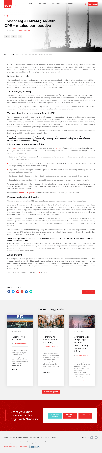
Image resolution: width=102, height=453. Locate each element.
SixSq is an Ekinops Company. (16, 447)
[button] (92, 4)
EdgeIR (37, 272)
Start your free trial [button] (55, 415)
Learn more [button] (88, 292)
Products (29, 4)
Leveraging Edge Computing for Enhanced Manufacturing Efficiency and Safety (81, 344)
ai (20, 36)
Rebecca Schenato (20, 344)
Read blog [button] (15, 369)
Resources (56, 4)
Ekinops (58, 148)
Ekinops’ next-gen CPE (26, 193)
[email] (30, 292)
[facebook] (9, 292)
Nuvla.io (14, 148)
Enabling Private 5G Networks (19, 338)
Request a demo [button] (70, 415)
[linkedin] (26, 292)
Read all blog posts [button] (51, 392)
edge (7, 36)
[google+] (22, 292)
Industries (42, 4)
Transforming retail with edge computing (50, 340)
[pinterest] (18, 292)
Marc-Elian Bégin (25, 30)
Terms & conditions (48, 437)
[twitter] (13, 292)
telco (14, 36)
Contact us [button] (85, 414)
